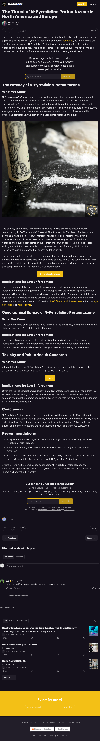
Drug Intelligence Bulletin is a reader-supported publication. (29, 631)
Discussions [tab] (22, 620)
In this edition (8, 664)
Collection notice (73, 722)
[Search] (95, 620)
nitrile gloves (24, 305)
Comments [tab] (8, 556)
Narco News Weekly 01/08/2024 (20, 644)
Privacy (54, 722)
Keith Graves (13, 22)
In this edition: (8, 648)
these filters (76, 301)
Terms (61, 722)
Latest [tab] (12, 620)
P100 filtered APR (59, 301)
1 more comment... (8, 607)
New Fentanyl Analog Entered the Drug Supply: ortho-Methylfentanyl (39, 628)
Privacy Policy (69, 509)
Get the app (63, 729)
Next (89, 538)
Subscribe (82, 4)
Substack (37, 735)
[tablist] (13, 556)
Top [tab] (5, 620)
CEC (7, 580)
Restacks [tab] (19, 556)
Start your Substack (43, 729)
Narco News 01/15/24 (14, 661)
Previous (12, 538)
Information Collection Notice (49, 509)
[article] (50, 633)
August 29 (67, 40)
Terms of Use (63, 507)
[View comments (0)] (32, 638)
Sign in (93, 4)
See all (7, 677)
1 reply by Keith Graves (18, 596)
